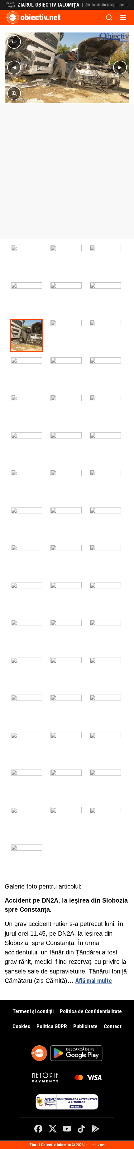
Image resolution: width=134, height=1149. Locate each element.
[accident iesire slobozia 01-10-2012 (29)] (105, 335)
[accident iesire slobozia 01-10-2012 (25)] (26, 560)
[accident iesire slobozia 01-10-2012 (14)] (105, 822)
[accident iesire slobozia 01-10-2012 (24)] (66, 560)
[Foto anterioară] (14, 67)
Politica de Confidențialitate (91, 1011)
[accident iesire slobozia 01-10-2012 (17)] (105, 785)
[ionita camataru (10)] (66, 447)
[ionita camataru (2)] (105, 373)
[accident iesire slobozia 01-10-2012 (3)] (66, 672)
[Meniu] (123, 17)
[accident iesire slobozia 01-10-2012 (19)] (26, 785)
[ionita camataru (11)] (26, 447)
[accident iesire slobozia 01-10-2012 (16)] (26, 822)
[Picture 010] (105, 260)
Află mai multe (93, 980)
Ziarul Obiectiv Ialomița (48, 4)
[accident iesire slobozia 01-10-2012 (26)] (105, 522)
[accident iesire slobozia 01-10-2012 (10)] (26, 597)
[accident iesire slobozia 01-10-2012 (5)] (105, 635)
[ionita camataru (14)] (26, 260)
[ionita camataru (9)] (105, 447)
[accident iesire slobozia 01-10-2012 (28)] (26, 373)
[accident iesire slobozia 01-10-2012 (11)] (105, 560)
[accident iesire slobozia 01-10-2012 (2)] (105, 672)
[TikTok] (81, 1129)
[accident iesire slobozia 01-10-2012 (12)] (26, 710)
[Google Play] (96, 1129)
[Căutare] (109, 17)
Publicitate (85, 1026)
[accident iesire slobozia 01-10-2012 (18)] (66, 785)
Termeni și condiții (33, 1011)
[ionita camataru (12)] (105, 410)
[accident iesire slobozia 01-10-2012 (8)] (105, 597)
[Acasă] (13, 17)
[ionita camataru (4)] (66, 522)
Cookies (21, 1026)
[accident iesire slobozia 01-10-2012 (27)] (66, 373)
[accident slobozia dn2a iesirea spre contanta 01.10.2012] (26, 335)
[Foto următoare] (120, 67)
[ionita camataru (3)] (26, 410)
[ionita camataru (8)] (26, 485)
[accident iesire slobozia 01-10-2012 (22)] (26, 747)
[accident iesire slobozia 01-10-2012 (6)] (66, 635)
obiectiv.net (40, 17)
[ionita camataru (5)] (26, 522)
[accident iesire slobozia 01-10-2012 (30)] (66, 335)
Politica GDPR (51, 1026)
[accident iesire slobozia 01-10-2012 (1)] (26, 860)
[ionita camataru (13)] (66, 410)
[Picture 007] (26, 298)
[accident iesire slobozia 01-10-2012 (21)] (66, 747)
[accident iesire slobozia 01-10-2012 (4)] (26, 672)
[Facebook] (38, 1129)
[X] (53, 1129)
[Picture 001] (105, 298)
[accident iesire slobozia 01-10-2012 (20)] (105, 747)
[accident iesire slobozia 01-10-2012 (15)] (66, 822)
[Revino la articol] (14, 42)
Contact (113, 1026)
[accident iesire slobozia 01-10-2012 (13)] (66, 710)
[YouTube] (67, 1129)
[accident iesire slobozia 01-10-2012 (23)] (105, 710)
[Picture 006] (66, 298)
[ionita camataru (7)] (66, 485)
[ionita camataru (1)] (66, 260)
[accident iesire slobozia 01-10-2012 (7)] (26, 635)
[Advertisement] (67, 171)
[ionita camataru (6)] (105, 485)
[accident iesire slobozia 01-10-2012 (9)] (66, 597)
